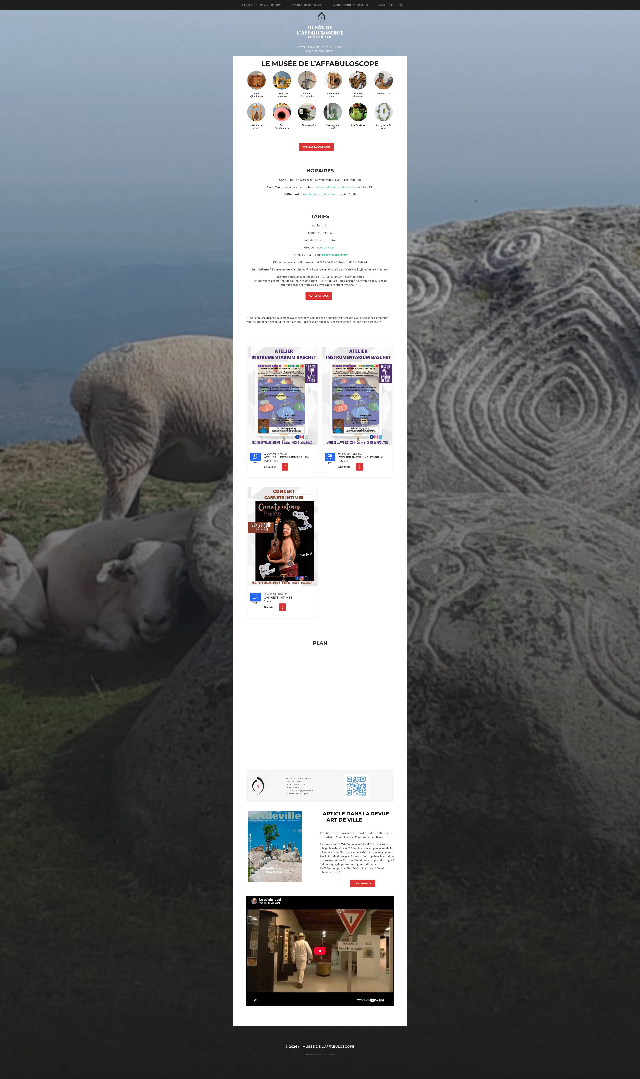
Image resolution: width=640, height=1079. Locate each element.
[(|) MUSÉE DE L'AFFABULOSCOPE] (320, 25)
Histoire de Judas (333, 95)
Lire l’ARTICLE (363, 883)
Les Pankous (358, 125)
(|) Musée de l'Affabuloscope (326, 1046)
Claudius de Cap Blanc (306, 5)
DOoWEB (328, 1054)
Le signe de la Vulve (383, 126)
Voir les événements (316, 146)
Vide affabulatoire (256, 95)
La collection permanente (350, 5)
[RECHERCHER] (401, 5)
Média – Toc (383, 93)
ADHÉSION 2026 (319, 295)
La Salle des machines (281, 95)
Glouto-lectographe (307, 95)
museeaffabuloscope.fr (297, 793)
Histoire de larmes (256, 126)
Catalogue (385, 5)
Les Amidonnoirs (282, 126)
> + (285, 466)
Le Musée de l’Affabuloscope (261, 5)
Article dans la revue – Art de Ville (356, 817)
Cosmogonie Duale (332, 126)
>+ (282, 607)
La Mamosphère (307, 125)
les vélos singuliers (358, 95)
